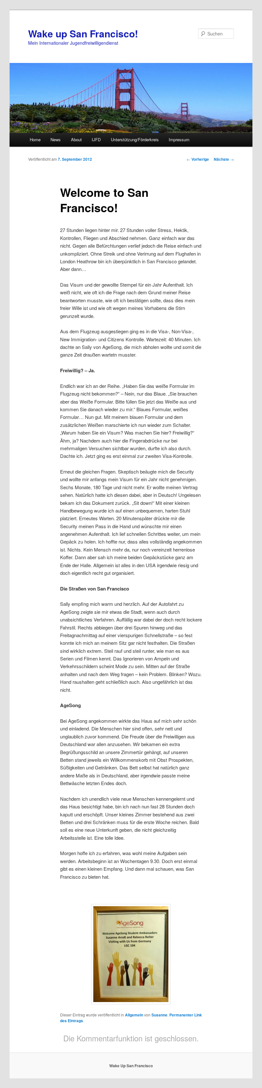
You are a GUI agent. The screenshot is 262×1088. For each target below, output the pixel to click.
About (76, 139)
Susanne (159, 1015)
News (55, 139)
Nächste (224, 159)
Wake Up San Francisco (131, 1066)
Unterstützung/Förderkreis (135, 139)
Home (35, 139)
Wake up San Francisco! (83, 33)
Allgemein (134, 1015)
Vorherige (198, 159)
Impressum (179, 139)
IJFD (96, 139)
